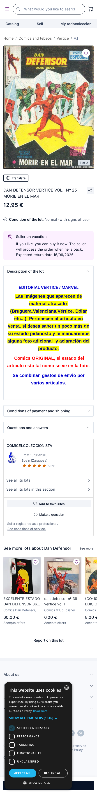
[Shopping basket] (90, 9)
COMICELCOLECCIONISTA (29, 445)
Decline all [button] (53, 773)
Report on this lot (49, 640)
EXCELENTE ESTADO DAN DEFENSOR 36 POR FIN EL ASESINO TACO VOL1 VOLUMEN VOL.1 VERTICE (21, 601)
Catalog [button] (12, 24)
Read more (40, 711)
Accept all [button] (22, 773)
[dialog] (38, 735)
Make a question (51, 514)
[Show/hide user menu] (6, 9)
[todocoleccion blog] (80, 733)
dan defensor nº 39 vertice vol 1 (60, 601)
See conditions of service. (26, 529)
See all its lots (18, 480)
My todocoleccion (76, 24)
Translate (18, 178)
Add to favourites (52, 504)
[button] (48, 271)
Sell (40, 24)
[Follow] (86, 53)
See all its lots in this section (30, 489)
